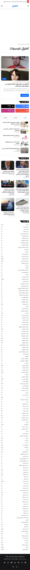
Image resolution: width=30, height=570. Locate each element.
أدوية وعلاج (25, 231)
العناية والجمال (25, 372)
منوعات (26, 542)
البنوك (26, 265)
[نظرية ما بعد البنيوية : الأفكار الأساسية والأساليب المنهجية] (24, 124)
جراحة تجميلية (25, 429)
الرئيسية (26, 44)
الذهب (26, 306)
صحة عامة (26, 483)
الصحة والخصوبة (24, 333)
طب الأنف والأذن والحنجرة (22, 517)
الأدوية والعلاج (25, 238)
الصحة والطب (25, 338)
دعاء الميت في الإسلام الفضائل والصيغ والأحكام (9, 213)
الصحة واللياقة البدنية (23, 351)
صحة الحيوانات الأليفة (23, 465)
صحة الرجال (25, 467)
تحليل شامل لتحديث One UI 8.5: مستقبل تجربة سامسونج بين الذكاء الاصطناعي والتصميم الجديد (22, 209)
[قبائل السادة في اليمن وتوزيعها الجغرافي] (24, 144)
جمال (27, 431)
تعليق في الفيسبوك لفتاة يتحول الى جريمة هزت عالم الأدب (17, 85)
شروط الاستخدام (15, 558)
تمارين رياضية (25, 426)
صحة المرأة (25, 481)
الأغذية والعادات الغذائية (23, 247)
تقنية (27, 422)
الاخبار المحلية (25, 258)
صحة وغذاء (25, 510)
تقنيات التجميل (25, 420)
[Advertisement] (15, 25)
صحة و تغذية (25, 488)
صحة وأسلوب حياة (24, 490)
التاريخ (26, 267)
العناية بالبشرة (25, 365)
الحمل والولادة (25, 299)
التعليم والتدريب (24, 272)
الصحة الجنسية (25, 317)
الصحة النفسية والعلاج (23, 326)
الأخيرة (15, 117)
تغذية (27, 401)
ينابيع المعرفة (25, 549)
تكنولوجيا (26, 424)
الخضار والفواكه (24, 301)
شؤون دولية (25, 445)
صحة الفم (26, 476)
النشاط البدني (25, 385)
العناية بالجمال (25, 367)
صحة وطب (25, 504)
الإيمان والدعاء (25, 254)
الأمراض (26, 249)
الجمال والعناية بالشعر (23, 292)
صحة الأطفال (25, 451)
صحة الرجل (25, 470)
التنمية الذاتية (25, 281)
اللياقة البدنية (25, 381)
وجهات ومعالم (25, 544)
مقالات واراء (25, 538)
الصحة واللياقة (25, 349)
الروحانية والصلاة (24, 311)
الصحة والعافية (25, 340)
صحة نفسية (25, 485)
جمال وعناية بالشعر (24, 435)
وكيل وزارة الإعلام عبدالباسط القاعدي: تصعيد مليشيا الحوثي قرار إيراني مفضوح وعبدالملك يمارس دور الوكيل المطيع (22, 173)
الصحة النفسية (25, 324)
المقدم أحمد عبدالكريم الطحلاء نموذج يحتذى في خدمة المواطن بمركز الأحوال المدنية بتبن (8, 191)
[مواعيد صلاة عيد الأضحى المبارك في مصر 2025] (24, 131)
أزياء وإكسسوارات (24, 233)
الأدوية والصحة (25, 236)
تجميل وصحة (25, 395)
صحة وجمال (25, 494)
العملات (26, 363)
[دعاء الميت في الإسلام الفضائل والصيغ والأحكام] (7, 204)
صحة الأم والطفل (24, 454)
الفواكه (26, 374)
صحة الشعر (25, 472)
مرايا (27, 533)
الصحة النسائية (25, 322)
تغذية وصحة (25, 410)
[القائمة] (2, 6)
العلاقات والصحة (24, 358)
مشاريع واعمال (25, 535)
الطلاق (26, 356)
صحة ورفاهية (25, 501)
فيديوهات (26, 524)
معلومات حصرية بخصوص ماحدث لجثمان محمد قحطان (8, 172)
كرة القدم (26, 526)
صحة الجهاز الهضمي (24, 460)
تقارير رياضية (25, 415)
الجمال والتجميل (24, 286)
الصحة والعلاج (25, 342)
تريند (27, 397)
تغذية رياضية (25, 406)
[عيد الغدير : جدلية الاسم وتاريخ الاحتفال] (24, 137)
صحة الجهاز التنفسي (23, 458)
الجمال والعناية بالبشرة (23, 290)
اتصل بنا (20, 558)
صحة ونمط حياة (24, 515)
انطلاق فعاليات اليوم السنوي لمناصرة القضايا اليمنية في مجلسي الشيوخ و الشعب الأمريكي (22, 191)
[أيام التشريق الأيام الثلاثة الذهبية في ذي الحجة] (24, 150)
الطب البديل (25, 354)
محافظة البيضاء (24, 531)
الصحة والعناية (25, 347)
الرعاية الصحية (25, 308)
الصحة (26, 313)
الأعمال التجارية (24, 245)
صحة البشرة (25, 456)
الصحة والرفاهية (24, 336)
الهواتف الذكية (25, 388)
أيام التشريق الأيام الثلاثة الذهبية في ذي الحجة (10, 149)
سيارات (26, 440)
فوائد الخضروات (24, 522)
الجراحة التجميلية (24, 283)
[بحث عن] (28, 6)
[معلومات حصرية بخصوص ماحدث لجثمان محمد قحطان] (7, 165)
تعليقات (5, 117)
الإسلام (26, 251)
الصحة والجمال (25, 331)
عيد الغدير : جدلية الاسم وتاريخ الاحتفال (11, 135)
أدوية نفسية (25, 226)
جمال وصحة (25, 433)
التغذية (26, 274)
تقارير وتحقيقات (24, 417)
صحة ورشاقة (25, 497)
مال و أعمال (25, 529)
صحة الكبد (26, 479)
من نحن (24, 558)
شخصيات (26, 447)
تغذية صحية (25, 408)
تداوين (27, 82)
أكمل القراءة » (25, 95)
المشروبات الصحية (24, 383)
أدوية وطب (25, 229)
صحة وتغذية (25, 492)
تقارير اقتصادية (25, 413)
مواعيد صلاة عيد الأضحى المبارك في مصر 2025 (11, 130)
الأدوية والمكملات (24, 242)
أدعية (27, 224)
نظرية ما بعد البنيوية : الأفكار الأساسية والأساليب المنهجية (11, 123)
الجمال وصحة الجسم (23, 295)
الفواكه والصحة (25, 376)
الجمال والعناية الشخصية (23, 288)
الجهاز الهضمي (25, 297)
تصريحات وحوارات (24, 399)
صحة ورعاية (25, 499)
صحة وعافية (25, 506)
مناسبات (26, 540)
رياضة (26, 438)
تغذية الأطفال (25, 404)
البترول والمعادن (24, 263)
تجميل (26, 392)
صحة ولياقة (25, 513)
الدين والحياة (25, 304)
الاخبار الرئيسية (25, 256)
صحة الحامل (25, 463)
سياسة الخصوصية (7, 558)
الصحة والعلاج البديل (23, 345)
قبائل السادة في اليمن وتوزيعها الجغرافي (12, 143)
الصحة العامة (25, 320)
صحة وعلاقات (25, 508)
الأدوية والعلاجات (24, 240)
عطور (27, 519)
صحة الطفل (25, 474)
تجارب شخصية (25, 390)
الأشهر (25, 117)
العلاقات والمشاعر (24, 360)
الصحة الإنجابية (25, 315)
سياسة (26, 442)
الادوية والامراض (24, 261)
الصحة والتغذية (25, 329)
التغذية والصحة (25, 279)
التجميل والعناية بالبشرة (23, 270)
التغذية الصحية (25, 276)
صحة (27, 449)
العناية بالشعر (25, 370)
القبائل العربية (25, 379)
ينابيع (27, 547)
